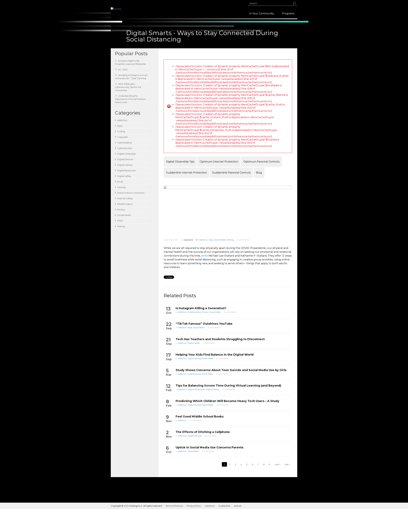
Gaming (121, 187)
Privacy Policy (194, 506)
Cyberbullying (124, 142)
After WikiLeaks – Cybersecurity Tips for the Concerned (128, 87)
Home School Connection (130, 193)
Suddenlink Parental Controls (231, 172)
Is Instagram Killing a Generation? (201, 308)
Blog (259, 172)
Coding (121, 131)
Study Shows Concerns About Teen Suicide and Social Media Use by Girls (231, 370)
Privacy (121, 209)
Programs (288, 13)
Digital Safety (124, 176)
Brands (237, 506)
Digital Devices (125, 159)
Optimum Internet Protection (219, 161)
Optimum (210, 506)
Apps (120, 126)
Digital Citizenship (126, 153)
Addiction (122, 120)
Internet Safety (125, 198)
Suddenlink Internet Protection (186, 172)
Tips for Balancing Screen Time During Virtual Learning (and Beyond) (228, 385)
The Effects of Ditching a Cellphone (203, 432)
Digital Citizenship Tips (180, 161)
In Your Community (261, 13)
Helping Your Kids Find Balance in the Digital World (215, 354)
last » (287, 464)
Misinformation (125, 204)
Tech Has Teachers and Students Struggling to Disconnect (220, 339)
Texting (121, 226)
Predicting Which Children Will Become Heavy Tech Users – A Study (227, 401)
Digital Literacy (125, 165)
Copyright (122, 137)
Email (120, 181)
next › (277, 464)
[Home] (116, 9)
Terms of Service (174, 506)
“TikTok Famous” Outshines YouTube (204, 323)
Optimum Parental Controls (261, 161)
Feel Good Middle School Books (200, 416)
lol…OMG (122, 69)
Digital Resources (126, 170)
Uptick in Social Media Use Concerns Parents (209, 447)
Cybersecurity (124, 148)
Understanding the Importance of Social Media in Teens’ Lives (130, 99)
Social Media (124, 215)
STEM (120, 220)
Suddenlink (224, 506)
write (204, 255)
